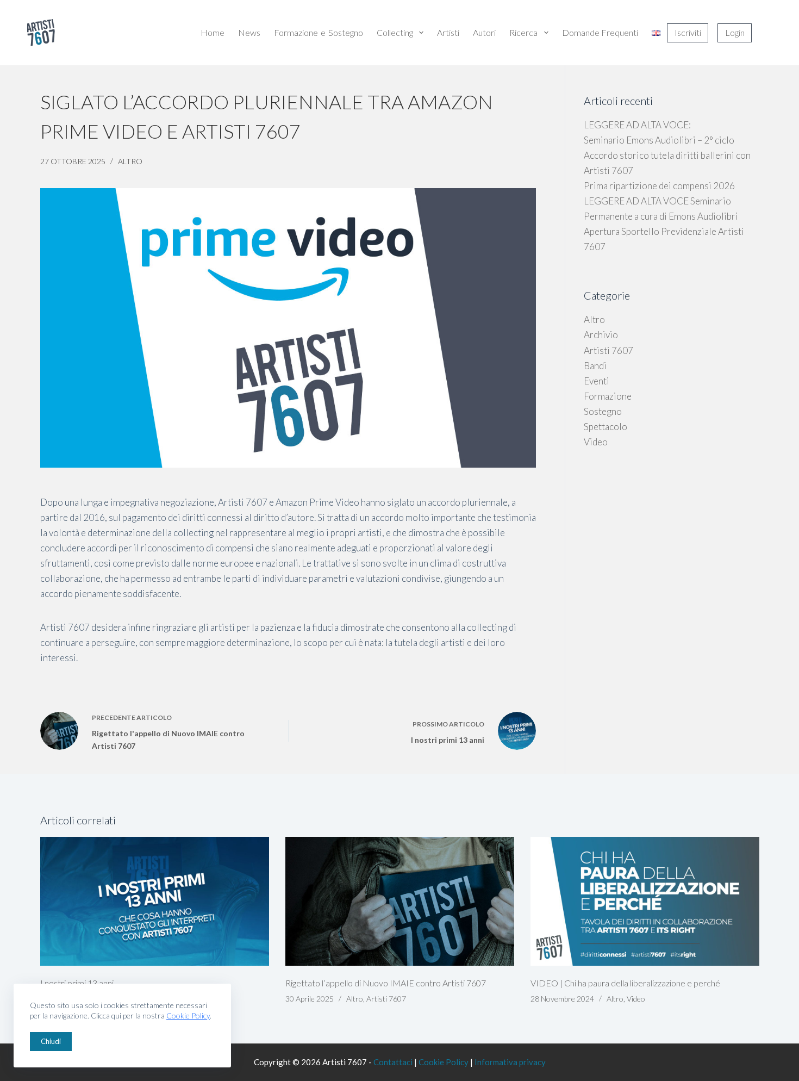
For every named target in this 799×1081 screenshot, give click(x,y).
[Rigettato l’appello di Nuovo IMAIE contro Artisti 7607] (399, 901)
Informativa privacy (510, 1062)
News (249, 32)
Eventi (596, 381)
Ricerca (523, 32)
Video (596, 442)
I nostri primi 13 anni (77, 983)
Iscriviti (688, 32)
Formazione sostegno (318, 32)
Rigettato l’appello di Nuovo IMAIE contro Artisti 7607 (385, 983)
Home (212, 32)
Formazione (608, 396)
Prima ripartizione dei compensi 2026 (659, 185)
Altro (130, 161)
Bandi (595, 365)
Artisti (448, 32)
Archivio (601, 334)
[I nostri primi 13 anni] (154, 901)
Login (735, 32)
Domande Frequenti (600, 32)
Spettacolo (605, 426)
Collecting (395, 32)
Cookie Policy (188, 1015)
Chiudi (51, 1041)
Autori (484, 32)
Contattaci (393, 1062)
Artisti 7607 (608, 350)
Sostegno (603, 411)
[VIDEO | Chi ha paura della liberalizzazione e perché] (644, 901)
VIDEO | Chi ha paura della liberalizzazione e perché (625, 983)
